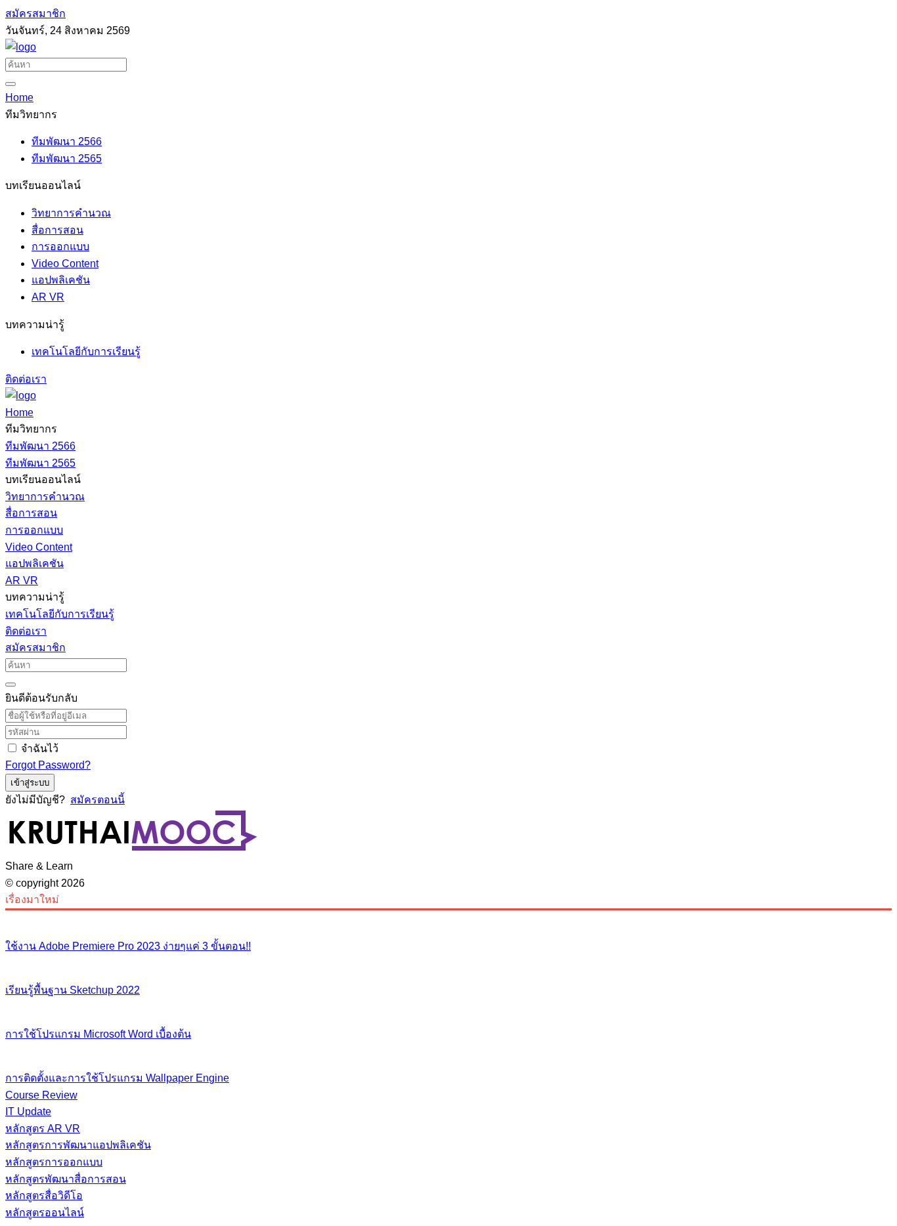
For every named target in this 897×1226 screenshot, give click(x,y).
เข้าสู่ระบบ (30, 783)
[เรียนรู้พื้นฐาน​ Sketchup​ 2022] (448, 962)
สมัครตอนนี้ (97, 799)
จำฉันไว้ (39, 748)
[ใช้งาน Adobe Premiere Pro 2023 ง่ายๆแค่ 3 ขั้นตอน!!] (448, 918)
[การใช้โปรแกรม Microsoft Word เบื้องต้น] (448, 1006)
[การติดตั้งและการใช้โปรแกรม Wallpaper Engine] (448, 1050)
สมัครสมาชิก (35, 13)
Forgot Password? (48, 765)
